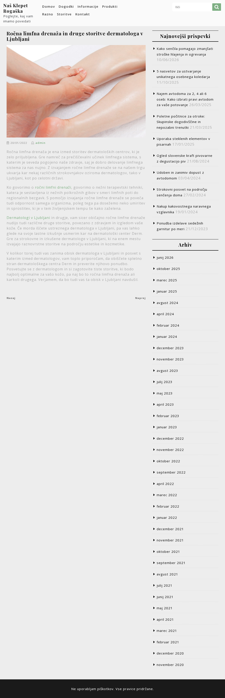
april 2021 (165, 619)
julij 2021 (164, 585)
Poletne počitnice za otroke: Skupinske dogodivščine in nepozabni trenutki (181, 122)
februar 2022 (168, 506)
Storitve (64, 14)
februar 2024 (168, 325)
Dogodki (66, 6)
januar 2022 (167, 517)
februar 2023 (168, 416)
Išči (216, 7)
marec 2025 (167, 280)
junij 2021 (165, 597)
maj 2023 (165, 393)
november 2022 (170, 449)
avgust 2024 (167, 302)
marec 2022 (167, 495)
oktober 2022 (168, 461)
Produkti (110, 6)
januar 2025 (167, 291)
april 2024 (165, 314)
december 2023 (170, 348)
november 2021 (170, 540)
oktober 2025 (168, 268)
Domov (48, 6)
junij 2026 (165, 257)
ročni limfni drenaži (53, 187)
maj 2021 (165, 608)
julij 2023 (164, 382)
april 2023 (165, 404)
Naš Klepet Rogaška (15, 8)
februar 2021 (168, 642)
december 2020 (170, 653)
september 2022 (171, 472)
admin (40, 143)
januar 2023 (167, 427)
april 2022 (165, 483)
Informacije (88, 6)
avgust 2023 (167, 370)
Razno (47, 14)
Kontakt (82, 14)
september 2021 (171, 563)
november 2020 (170, 664)
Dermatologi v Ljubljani (28, 217)
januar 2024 (167, 336)
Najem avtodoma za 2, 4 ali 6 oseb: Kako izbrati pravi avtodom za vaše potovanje (185, 99)
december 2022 (170, 438)
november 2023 (170, 359)
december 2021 (170, 529)
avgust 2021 (167, 574)
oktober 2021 (168, 551)
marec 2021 (167, 630)
